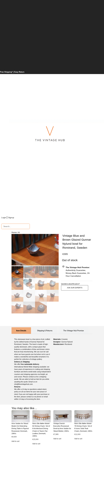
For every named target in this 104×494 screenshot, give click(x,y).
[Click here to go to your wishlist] (18, 217)
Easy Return (19, 72)
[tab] (21, 330)
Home (14, 232)
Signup (11, 217)
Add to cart (15, 441)
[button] (55, 238)
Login (4, 217)
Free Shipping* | (7, 72)
